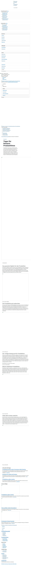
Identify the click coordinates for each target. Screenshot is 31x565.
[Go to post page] (10, 489)
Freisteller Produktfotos (6, 128)
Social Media (3, 47)
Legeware (4, 533)
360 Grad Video (5, 539)
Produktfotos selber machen (8, 479)
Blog (3, 78)
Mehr (8, 11)
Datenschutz (4, 66)
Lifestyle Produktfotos (6, 129)
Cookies (15, 563)
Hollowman (4, 535)
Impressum (3, 64)
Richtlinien (3, 67)
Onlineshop (4, 551)
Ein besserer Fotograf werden (7, 521)
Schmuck (3, 38)
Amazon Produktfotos (6, 131)
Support (4, 95)
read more (8, 472)
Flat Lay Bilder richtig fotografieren (9, 508)
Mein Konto (3, 54)
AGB (13, 563)
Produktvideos (4, 537)
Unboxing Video (5, 540)
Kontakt (3, 528)
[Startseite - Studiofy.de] (15, 3)
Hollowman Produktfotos (7, 130)
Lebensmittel (4, 40)
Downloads (3, 57)
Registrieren (4, 86)
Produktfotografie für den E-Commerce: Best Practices (14, 469)
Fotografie (5, 139)
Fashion (3, 35)
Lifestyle (4, 534)
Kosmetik (3, 37)
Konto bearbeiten (4, 59)
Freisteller (4, 532)
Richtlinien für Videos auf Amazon (9, 474)
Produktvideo (5, 538)
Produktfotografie (5, 531)
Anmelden (15, 7)
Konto (2, 553)
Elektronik (3, 42)
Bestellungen (5, 90)
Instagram (4, 77)
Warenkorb (3, 60)
